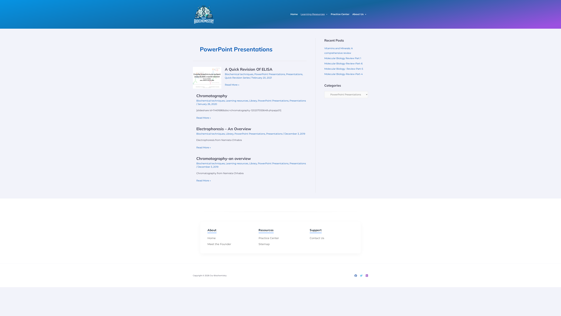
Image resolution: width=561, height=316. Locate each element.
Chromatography (211, 95)
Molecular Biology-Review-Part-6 (343, 63)
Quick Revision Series (237, 77)
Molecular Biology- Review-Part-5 (343, 68)
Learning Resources (313, 14)
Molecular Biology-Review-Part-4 (343, 74)
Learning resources (237, 100)
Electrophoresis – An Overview (223, 128)
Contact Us (317, 238)
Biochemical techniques (239, 74)
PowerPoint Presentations (269, 74)
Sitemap (264, 244)
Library (253, 100)
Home (294, 14)
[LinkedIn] (367, 275)
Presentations (294, 74)
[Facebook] (355, 275)
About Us (357, 14)
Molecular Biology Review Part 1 (342, 58)
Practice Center (340, 14)
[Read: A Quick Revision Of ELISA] (207, 77)
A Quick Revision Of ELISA (248, 69)
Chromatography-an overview (223, 158)
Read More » (232, 84)
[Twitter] (361, 275)
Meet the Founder (219, 244)
